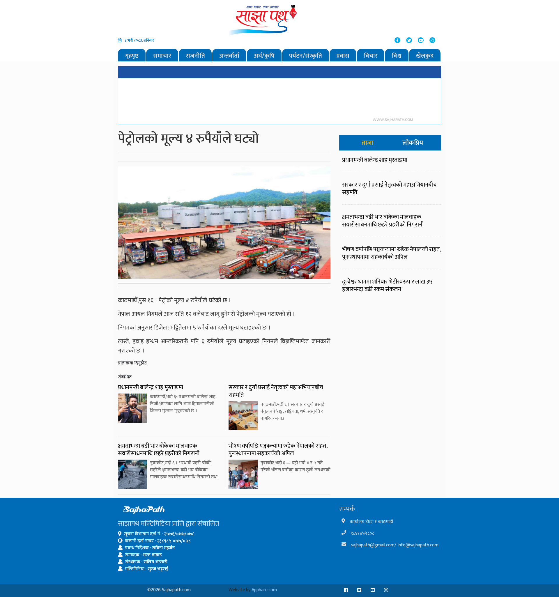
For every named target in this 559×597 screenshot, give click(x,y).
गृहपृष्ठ (132, 56)
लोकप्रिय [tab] (412, 142)
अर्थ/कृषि (264, 56)
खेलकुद (425, 56)
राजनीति (195, 56)
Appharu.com (264, 590)
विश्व (396, 56)
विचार (371, 56)
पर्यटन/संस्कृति (305, 56)
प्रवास (343, 56)
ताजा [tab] (368, 142)
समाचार (162, 56)
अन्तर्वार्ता (229, 56)
